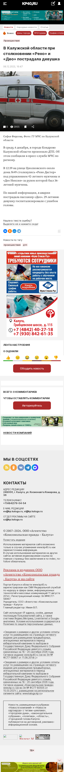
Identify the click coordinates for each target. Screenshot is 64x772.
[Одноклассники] (10, 231)
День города (23, 33)
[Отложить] (25, 126)
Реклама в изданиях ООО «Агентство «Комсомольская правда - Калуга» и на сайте (31, 574)
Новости (8, 27)
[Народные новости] (53, 3)
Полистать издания (14, 539)
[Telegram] (19, 231)
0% (8, 357)
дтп (25, 244)
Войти (59, 3)
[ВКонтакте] (5, 231)
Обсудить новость (32, 368)
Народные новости (27, 27)
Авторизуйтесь (32, 405)
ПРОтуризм (40, 33)
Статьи (44, 27)
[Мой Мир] (14, 231)
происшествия (12, 244)
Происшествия (12, 40)
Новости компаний (17, 432)
